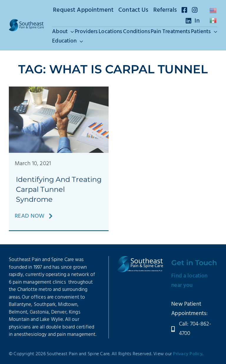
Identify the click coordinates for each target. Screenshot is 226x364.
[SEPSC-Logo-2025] (26, 22)
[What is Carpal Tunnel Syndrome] (59, 89)
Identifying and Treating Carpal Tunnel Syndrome (59, 189)
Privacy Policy (187, 354)
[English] (213, 10)
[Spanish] (213, 20)
